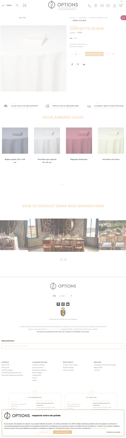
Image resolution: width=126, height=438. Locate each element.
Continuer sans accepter (114, 432)
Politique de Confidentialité (99, 428)
